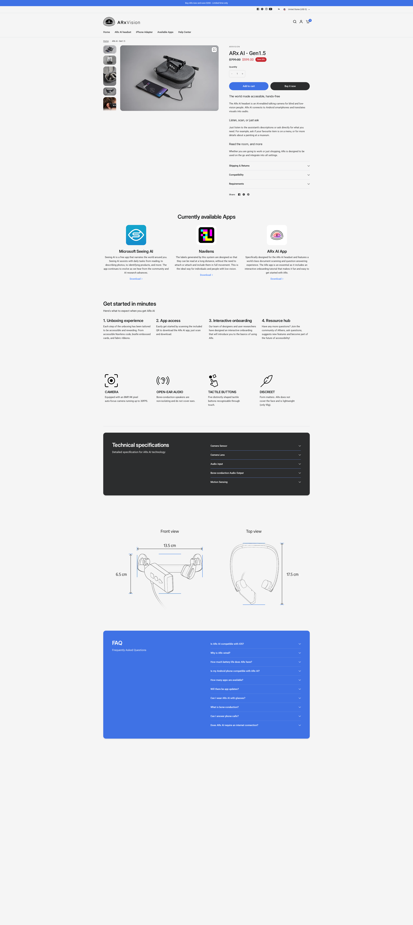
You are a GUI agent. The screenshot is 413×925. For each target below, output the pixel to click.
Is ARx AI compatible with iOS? (227, 643)
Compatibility (236, 174)
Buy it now (290, 86)
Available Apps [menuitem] (165, 32)
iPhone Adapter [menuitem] (144, 32)
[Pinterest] (248, 194)
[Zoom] (214, 49)
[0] (307, 22)
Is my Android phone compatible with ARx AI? (235, 671)
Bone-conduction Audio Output (227, 473)
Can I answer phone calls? (225, 716)
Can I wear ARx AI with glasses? (228, 698)
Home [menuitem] (106, 32)
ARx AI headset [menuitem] (123, 32)
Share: (232, 194)
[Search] (295, 22)
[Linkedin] (279, 9)
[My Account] (301, 22)
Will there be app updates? (225, 689)
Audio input (217, 463)
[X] (262, 9)
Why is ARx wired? (220, 652)
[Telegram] (275, 9)
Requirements (236, 183)
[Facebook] (258, 9)
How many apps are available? (227, 680)
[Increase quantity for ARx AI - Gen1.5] (242, 73)
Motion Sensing (219, 482)
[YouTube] (270, 9)
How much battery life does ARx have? (231, 662)
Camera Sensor (219, 445)
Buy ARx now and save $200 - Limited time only (206, 3)
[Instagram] (266, 9)
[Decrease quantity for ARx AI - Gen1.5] (231, 73)
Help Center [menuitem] (184, 32)
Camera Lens (218, 454)
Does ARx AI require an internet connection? (234, 725)
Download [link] (135, 279)
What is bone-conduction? (225, 707)
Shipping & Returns (239, 165)
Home (106, 41)
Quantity (233, 67)
